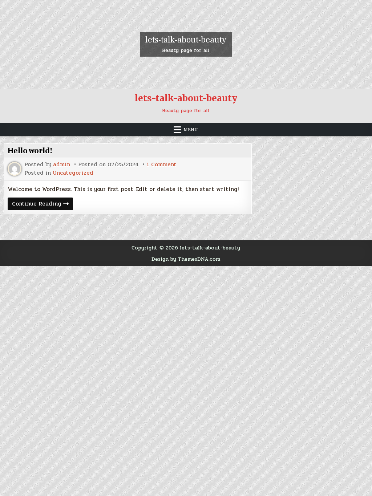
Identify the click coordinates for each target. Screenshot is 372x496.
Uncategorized (73, 173)
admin (61, 164)
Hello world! (30, 151)
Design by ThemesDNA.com (185, 259)
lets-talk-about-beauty (185, 39)
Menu (190, 130)
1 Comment (162, 164)
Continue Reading (42, 204)
